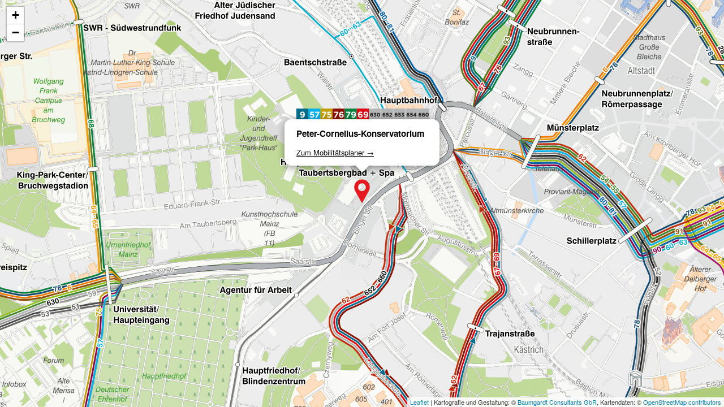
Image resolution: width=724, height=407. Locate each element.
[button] (362, 191)
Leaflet (419, 401)
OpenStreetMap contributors (682, 401)
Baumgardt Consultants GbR (557, 401)
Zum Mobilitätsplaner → (335, 152)
